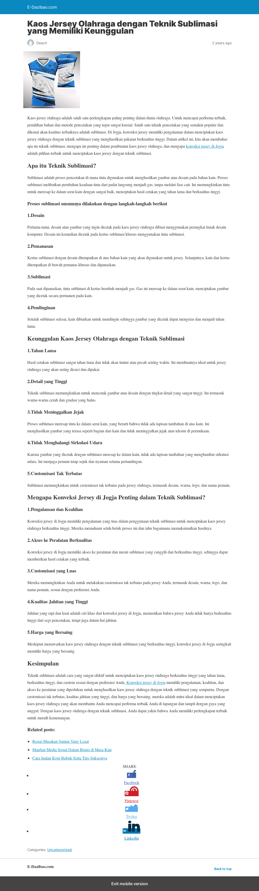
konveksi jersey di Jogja (205, 146)
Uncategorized (59, 850)
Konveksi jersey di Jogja (145, 682)
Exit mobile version (129, 883)
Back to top (223, 869)
